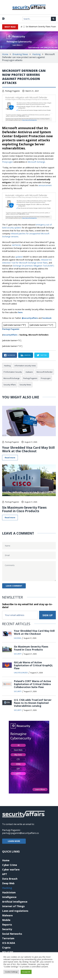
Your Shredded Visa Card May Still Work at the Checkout (28, 449)
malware (29, 372)
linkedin (27, 355)
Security (18, 654)
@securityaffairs (30, 318)
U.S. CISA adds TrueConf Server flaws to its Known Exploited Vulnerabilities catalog (33, 702)
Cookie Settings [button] (11, 972)
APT (4, 874)
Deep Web (8, 883)
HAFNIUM (16, 245)
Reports (7, 924)
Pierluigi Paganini (12, 91)
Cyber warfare (11, 869)
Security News (25, 384)
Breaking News (20, 54)
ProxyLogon (7, 162)
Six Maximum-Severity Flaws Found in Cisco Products (24, 509)
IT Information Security (13, 372)
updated (19, 256)
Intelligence (9, 897)
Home (5, 54)
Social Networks (12, 933)
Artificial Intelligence (14, 901)
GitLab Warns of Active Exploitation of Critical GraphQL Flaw (33, 665)
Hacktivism (9, 892)
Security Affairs (10, 384)
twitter (43, 355)
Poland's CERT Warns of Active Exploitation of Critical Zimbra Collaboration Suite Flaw (32, 684)
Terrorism (8, 938)
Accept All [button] (26, 972)
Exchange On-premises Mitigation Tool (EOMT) (33, 265)
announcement (45, 185)
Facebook (47, 318)
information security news (25, 365)
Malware (7, 915)
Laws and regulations (15, 910)
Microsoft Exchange (36, 162)
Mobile (6, 920)
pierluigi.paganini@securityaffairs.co (20, 833)
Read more (10, 457)
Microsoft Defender (45, 372)
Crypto (6, 947)
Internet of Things (13, 906)
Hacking (36, 54)
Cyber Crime (9, 865)
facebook (11, 355)
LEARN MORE (14, 841)
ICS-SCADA (8, 943)
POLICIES (7, 952)
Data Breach (9, 878)
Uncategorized (21, 672)
